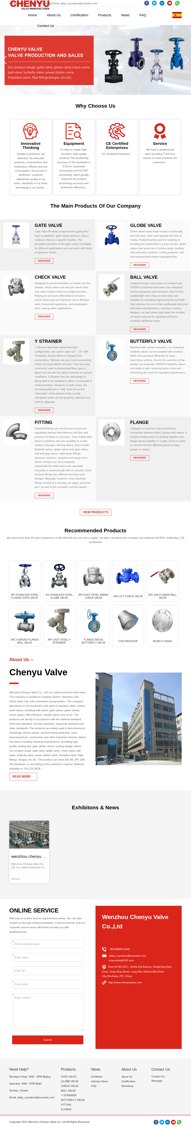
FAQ (143, 15)
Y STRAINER (48, 341)
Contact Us (45, 26)
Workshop (127, 1085)
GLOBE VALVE (146, 225)
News (125, 15)
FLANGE (139, 422)
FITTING (43, 422)
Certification (79, 15)
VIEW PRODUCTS (95, 512)
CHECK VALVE (50, 277)
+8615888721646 (119, 949)
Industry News (99, 1081)
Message (156, 1080)
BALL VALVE (144, 277)
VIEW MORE (44, 261)
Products (104, 15)
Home (32, 15)
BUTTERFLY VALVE (151, 341)
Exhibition (97, 1076)
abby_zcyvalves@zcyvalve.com (127, 955)
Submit (48, 1039)
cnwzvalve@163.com (121, 960)
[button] (4, 60)
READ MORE (21, 776)
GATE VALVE (48, 225)
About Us (54, 15)
